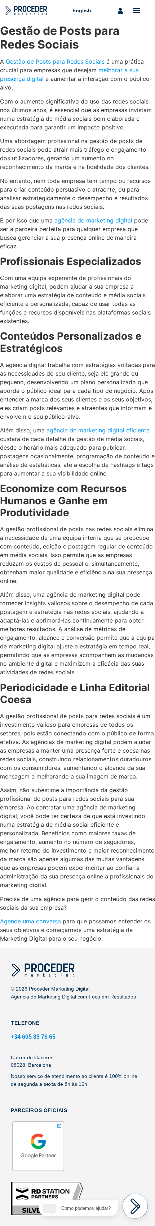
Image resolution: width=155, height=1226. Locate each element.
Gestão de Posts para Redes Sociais (55, 61)
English (81, 10)
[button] (136, 11)
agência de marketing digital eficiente (98, 430)
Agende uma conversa (30, 921)
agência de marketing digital (93, 220)
